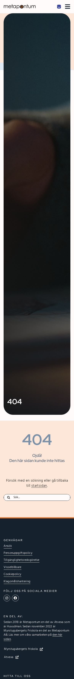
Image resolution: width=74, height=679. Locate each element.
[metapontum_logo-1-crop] (20, 5)
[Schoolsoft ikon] (59, 6)
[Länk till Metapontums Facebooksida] (15, 598)
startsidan (39, 486)
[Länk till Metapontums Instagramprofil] (7, 598)
